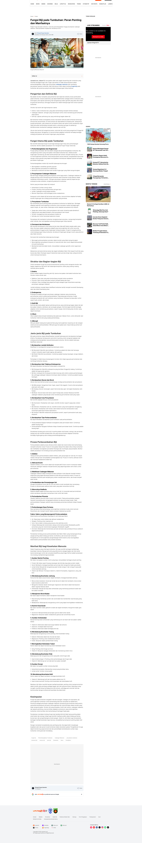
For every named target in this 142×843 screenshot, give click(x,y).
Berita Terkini (91, 184)
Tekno (79, 4)
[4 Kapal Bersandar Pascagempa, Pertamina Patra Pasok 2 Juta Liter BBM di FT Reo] (89, 177)
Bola (56, 4)
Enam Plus (102, 4)
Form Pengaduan (83, 817)
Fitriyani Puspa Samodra (43, 33)
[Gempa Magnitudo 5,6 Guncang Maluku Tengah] (89, 170)
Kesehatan (71, 4)
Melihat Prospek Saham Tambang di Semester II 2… (101, 231)
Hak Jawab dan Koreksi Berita (51, 819)
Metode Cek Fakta (37, 819)
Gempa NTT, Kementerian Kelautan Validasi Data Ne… (101, 163)
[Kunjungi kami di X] (100, 827)
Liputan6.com (44, 831)
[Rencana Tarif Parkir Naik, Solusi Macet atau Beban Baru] (89, 224)
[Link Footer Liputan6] (40, 810)
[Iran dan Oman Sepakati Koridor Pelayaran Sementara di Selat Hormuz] (89, 217)
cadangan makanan (62, 84)
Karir (99, 817)
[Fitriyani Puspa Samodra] (33, 34)
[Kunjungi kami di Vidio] (91, 827)
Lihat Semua (106, 184)
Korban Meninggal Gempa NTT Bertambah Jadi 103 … (101, 149)
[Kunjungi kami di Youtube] (94, 827)
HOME (32, 4)
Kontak (34, 817)
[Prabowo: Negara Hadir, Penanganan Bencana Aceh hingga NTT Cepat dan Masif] (89, 156)
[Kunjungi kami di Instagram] (102, 827)
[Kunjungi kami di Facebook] (97, 827)
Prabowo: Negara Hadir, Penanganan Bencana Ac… (101, 156)
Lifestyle (63, 4)
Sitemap (74, 817)
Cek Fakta (94, 4)
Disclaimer (47, 817)
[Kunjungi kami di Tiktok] (108, 827)
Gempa (88, 126)
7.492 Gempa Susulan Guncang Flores (98, 144)
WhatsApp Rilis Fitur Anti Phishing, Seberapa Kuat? (100, 211)
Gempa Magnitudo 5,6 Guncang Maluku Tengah (100, 170)
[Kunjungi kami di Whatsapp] (105, 827)
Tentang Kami (92, 817)
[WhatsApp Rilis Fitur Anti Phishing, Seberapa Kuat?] (89, 210)
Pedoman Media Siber (65, 817)
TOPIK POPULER (90, 16)
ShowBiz (50, 4)
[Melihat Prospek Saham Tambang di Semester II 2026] (89, 231)
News (38, 4)
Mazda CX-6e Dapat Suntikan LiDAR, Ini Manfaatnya (98, 204)
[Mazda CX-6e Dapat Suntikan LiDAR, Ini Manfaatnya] (98, 194)
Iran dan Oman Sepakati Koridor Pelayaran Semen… (101, 217)
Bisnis (43, 4)
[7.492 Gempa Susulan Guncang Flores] (98, 135)
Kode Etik (55, 817)
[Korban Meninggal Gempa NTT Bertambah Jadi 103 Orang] (89, 149)
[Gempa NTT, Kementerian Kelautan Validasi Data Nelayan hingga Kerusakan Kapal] (89, 163)
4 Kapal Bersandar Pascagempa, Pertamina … (101, 177)
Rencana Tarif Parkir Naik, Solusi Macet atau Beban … (101, 224)
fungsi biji (74, 86)
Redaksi (40, 817)
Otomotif (86, 4)
